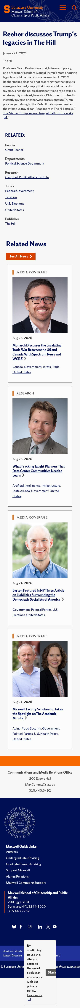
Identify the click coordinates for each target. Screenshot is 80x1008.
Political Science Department (24, 163)
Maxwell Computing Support (26, 882)
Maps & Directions (12, 955)
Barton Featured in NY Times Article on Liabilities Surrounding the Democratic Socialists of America (38, 595)
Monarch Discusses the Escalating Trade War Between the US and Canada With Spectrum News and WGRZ (36, 352)
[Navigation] (63, 8)
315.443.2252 (19, 911)
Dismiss (53, 972)
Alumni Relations (17, 876)
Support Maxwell (18, 870)
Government (32, 366)
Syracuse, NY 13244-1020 (27, 906)
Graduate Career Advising (23, 864)
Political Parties (41, 609)
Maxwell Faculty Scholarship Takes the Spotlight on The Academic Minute (37, 713)
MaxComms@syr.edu (40, 784)
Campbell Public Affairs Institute (27, 177)
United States (14, 210)
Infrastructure (51, 485)
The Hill (10, 223)
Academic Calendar (13, 951)
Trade (56, 366)
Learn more (34, 995)
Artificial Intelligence (26, 485)
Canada (17, 366)
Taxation (11, 197)
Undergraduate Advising (22, 858)
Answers (12, 851)
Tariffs (46, 366)
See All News (18, 256)
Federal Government (19, 191)
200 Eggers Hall (19, 902)
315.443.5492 (40, 790)
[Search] (74, 8)
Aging (16, 728)
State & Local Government (30, 491)
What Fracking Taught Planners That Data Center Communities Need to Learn (38, 470)
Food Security (31, 728)
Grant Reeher (14, 149)
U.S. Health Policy (46, 733)
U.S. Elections (14, 203)
